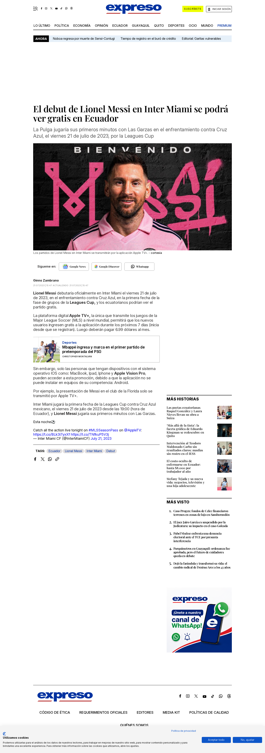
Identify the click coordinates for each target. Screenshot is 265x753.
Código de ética (54, 712)
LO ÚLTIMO (42, 25)
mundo (207, 25)
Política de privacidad (183, 730)
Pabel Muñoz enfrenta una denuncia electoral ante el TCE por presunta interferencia (197, 537)
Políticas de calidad (209, 712)
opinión (101, 25)
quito (159, 25)
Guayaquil (141, 25)
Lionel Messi (73, 451)
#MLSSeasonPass (103, 430)
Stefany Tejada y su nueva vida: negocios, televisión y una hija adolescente (185, 482)
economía (82, 25)
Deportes (176, 25)
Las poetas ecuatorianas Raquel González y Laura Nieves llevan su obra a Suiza (184, 412)
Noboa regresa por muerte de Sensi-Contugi (84, 38)
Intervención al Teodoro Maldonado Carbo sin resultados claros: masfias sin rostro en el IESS (185, 448)
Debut (110, 451)
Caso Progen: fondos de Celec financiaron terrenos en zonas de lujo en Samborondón (201, 513)
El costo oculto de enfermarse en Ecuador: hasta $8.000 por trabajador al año (184, 466)
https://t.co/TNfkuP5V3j (90, 434)
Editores (145, 712)
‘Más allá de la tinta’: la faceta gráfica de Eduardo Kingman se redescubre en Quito (185, 430)
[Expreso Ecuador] (65, 700)
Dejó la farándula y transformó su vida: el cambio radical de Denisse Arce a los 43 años (201, 565)
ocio (193, 25)
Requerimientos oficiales (103, 712)
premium (224, 25)
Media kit (171, 712)
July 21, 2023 (101, 438)
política (62, 25)
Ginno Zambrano (46, 280)
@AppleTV (132, 430)
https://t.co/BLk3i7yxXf (51, 434)
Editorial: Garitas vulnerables (201, 38)
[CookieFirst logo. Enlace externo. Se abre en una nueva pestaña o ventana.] (4, 734)
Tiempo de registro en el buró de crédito (148, 38)
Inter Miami (94, 451)
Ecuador (120, 25)
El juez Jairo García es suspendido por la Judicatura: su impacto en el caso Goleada (200, 524)
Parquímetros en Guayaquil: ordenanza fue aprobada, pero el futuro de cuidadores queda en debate (201, 552)
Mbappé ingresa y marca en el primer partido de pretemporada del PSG (103, 349)
